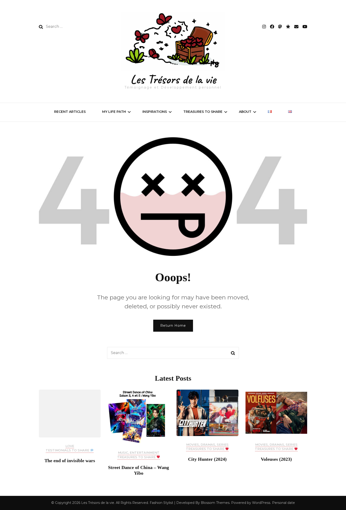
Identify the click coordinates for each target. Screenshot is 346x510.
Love (69, 446)
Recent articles (70, 112)
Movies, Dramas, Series (207, 444)
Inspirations (154, 112)
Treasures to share (202, 112)
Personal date (283, 503)
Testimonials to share (68, 450)
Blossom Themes (215, 503)
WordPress (261, 503)
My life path (114, 112)
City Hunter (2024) (207, 459)
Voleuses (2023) (276, 459)
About (245, 112)
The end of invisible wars (69, 460)
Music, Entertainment (138, 452)
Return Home (173, 325)
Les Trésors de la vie (173, 79)
